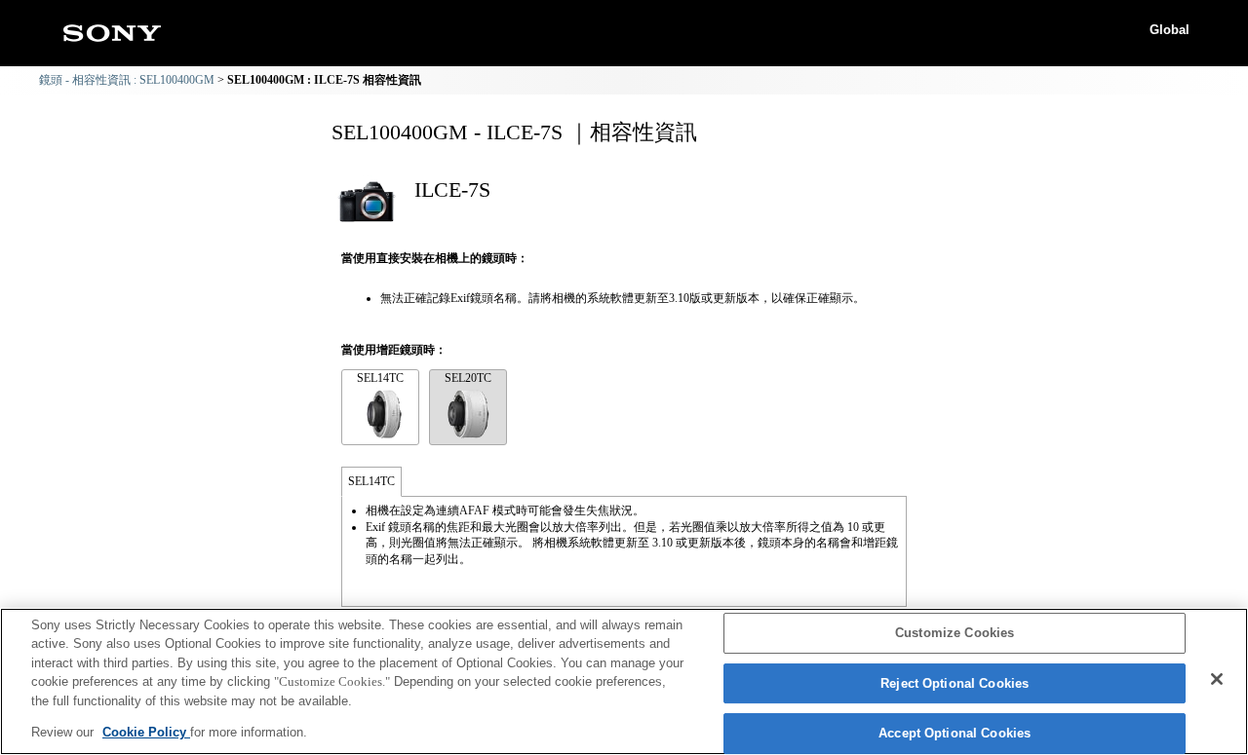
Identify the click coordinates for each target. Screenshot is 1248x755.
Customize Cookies (954, 633)
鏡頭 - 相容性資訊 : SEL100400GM (126, 80)
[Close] (1216, 679)
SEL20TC (468, 378)
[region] (624, 681)
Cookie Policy (146, 732)
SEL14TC (380, 378)
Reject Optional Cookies (954, 683)
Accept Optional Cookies (954, 734)
